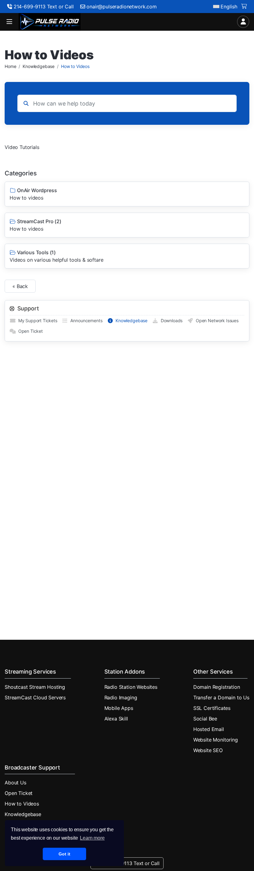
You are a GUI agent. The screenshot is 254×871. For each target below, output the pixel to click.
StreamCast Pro (35, 225)
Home (10, 66)
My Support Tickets (36, 320)
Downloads (170, 320)
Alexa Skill (116, 718)
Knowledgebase (39, 66)
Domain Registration (216, 687)
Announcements (85, 320)
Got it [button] (64, 853)
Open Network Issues (216, 320)
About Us (15, 782)
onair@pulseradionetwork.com (121, 6)
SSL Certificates (211, 708)
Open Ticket (29, 331)
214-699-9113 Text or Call (43, 6)
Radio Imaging (120, 697)
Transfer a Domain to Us (221, 697)
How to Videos (22, 804)
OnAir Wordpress (33, 194)
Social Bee (205, 718)
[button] (9, 22)
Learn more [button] (92, 838)
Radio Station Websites (130, 687)
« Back (20, 286)
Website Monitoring (215, 740)
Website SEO (208, 750)
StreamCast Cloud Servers (35, 697)
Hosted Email (208, 729)
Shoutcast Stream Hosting (35, 687)
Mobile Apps (118, 708)
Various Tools (56, 256)
